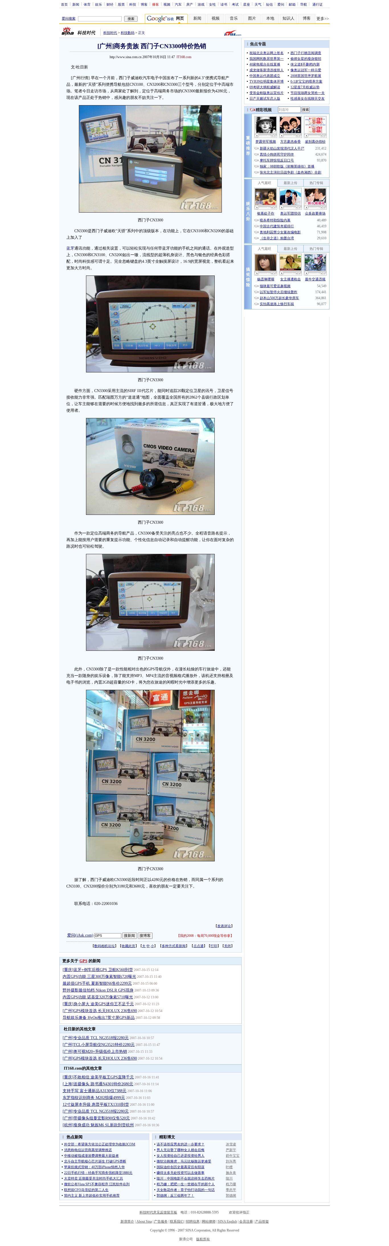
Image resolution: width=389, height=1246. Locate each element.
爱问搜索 (68, 19)
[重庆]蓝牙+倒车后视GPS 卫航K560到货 (98, 970)
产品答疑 (262, 1221)
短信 (269, 4)
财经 (110, 4)
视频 (166, 4)
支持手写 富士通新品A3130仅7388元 (94, 1091)
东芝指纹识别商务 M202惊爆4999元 (94, 1098)
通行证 (317, 4)
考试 (235, 4)
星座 (246, 4)
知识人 (288, 18)
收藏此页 (128, 946)
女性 (212, 4)
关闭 (227, 946)
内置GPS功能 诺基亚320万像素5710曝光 (98, 997)
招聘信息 (193, 1221)
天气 (258, 4)
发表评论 (224, 926)
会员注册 (246, 1221)
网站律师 (209, 1221)
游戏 (201, 4)
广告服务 (161, 1221)
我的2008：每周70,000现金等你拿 (205, 936)
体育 (87, 4)
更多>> (322, 19)
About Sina (144, 1221)
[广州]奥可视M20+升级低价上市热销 (95, 1051)
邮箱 (292, 4)
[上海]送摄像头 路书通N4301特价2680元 (98, 1084)
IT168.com (184, 57)
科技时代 (110, 33)
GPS (83, 961)
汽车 (178, 4)
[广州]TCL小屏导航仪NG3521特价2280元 (99, 1045)
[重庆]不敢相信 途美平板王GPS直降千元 (98, 1077)
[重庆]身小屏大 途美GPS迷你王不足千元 (98, 1004)
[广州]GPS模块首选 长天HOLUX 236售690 (100, 1011)
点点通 (198, 946)
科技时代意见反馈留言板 (158, 1212)
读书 (223, 4)
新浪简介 (127, 1221)
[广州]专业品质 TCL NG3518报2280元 (96, 1038)
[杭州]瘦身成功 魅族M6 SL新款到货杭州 (98, 1125)
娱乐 (98, 4)
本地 (270, 18)
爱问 (280, 4)
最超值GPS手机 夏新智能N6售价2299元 (97, 983)
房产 (189, 4)
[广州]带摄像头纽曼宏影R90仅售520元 (96, 1118)
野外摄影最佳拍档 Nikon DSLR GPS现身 (98, 990)
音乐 (234, 18)
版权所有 (203, 1239)
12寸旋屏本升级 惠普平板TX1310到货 (96, 1104)
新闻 (75, 4)
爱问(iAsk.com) (80, 935)
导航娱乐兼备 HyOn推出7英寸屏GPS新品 (99, 1017)
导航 (303, 4)
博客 (144, 4)
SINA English (227, 1221)
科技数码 (127, 33)
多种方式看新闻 (174, 946)
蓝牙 (70, 248)
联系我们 (177, 1221)
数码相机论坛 (104, 946)
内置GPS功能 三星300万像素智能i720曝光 (99, 976)
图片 (252, 18)
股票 (121, 4)
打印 (213, 946)
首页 (64, 4)
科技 (132, 4)
